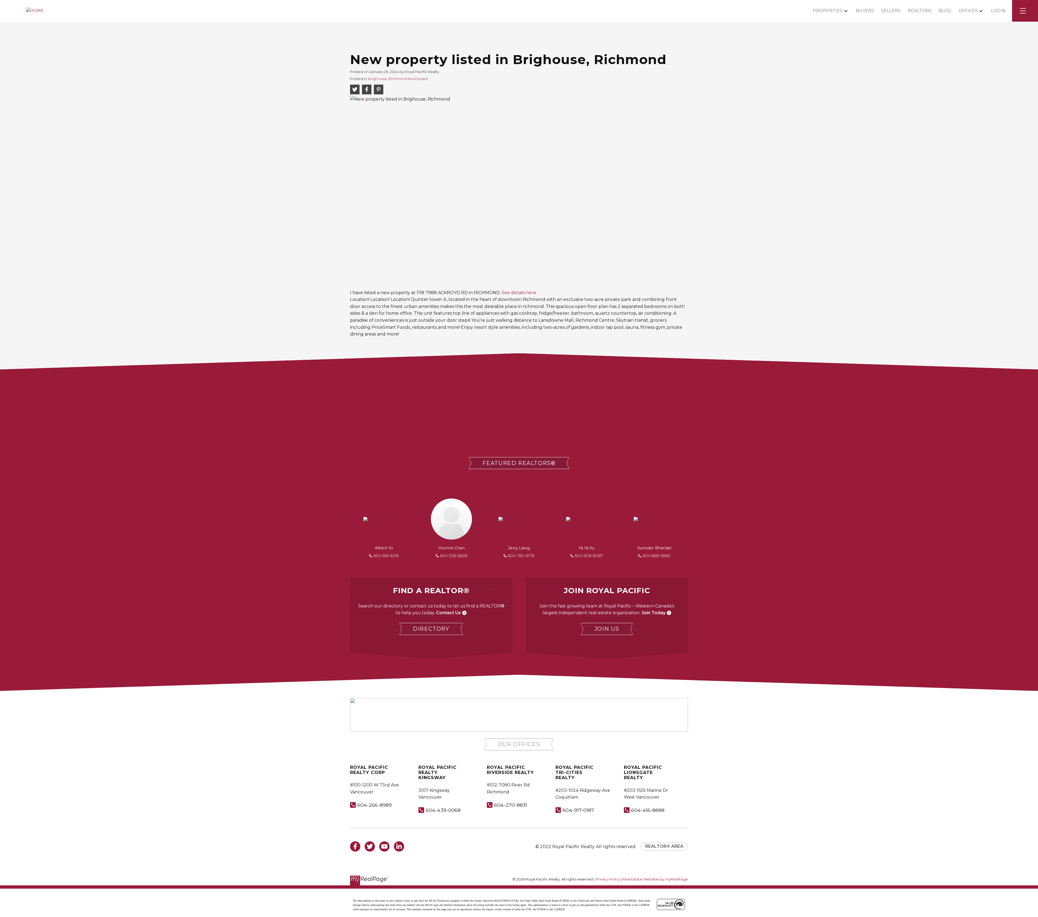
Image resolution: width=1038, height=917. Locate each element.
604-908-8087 (589, 555)
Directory (431, 629)
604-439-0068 (443, 810)
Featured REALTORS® (519, 463)
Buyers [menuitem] (865, 10)
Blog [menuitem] (945, 10)
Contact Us (448, 612)
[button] (519, 463)
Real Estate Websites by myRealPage (655, 879)
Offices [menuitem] (968, 10)
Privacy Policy (608, 879)
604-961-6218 (386, 555)
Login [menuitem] (998, 10)
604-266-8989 (374, 805)
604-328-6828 (453, 555)
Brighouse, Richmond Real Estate (398, 79)
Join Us (606, 629)
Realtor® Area (664, 846)
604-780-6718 (521, 555)
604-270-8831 (510, 805)
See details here (519, 292)
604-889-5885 (656, 555)
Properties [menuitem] (828, 10)
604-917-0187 (578, 810)
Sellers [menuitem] (891, 10)
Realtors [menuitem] (920, 10)
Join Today (653, 612)
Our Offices (519, 744)
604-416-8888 (647, 810)
